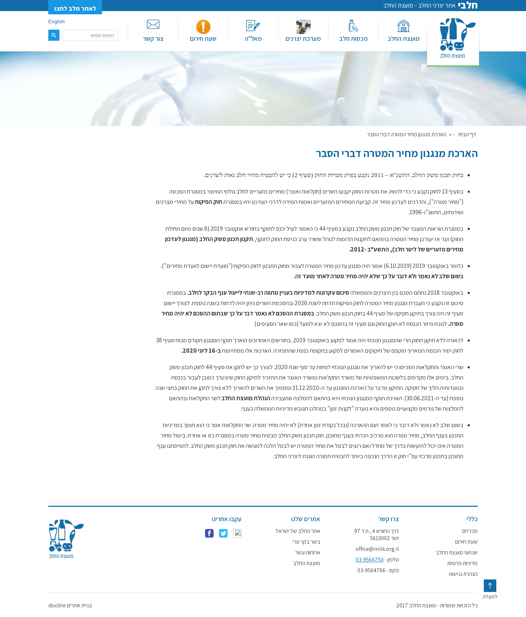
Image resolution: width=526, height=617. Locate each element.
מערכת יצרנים (303, 38)
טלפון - (377, 559)
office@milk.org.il (377, 549)
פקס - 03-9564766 (378, 570)
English (56, 21)
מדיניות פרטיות (462, 563)
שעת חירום (203, 38)
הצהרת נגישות (463, 574)
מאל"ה (253, 38)
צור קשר (153, 38)
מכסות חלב (353, 38)
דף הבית (467, 134)
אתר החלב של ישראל (298, 531)
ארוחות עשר (307, 552)
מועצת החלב (404, 38)
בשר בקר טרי (306, 541)
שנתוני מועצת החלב (457, 552)
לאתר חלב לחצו (75, 8)
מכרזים (470, 531)
